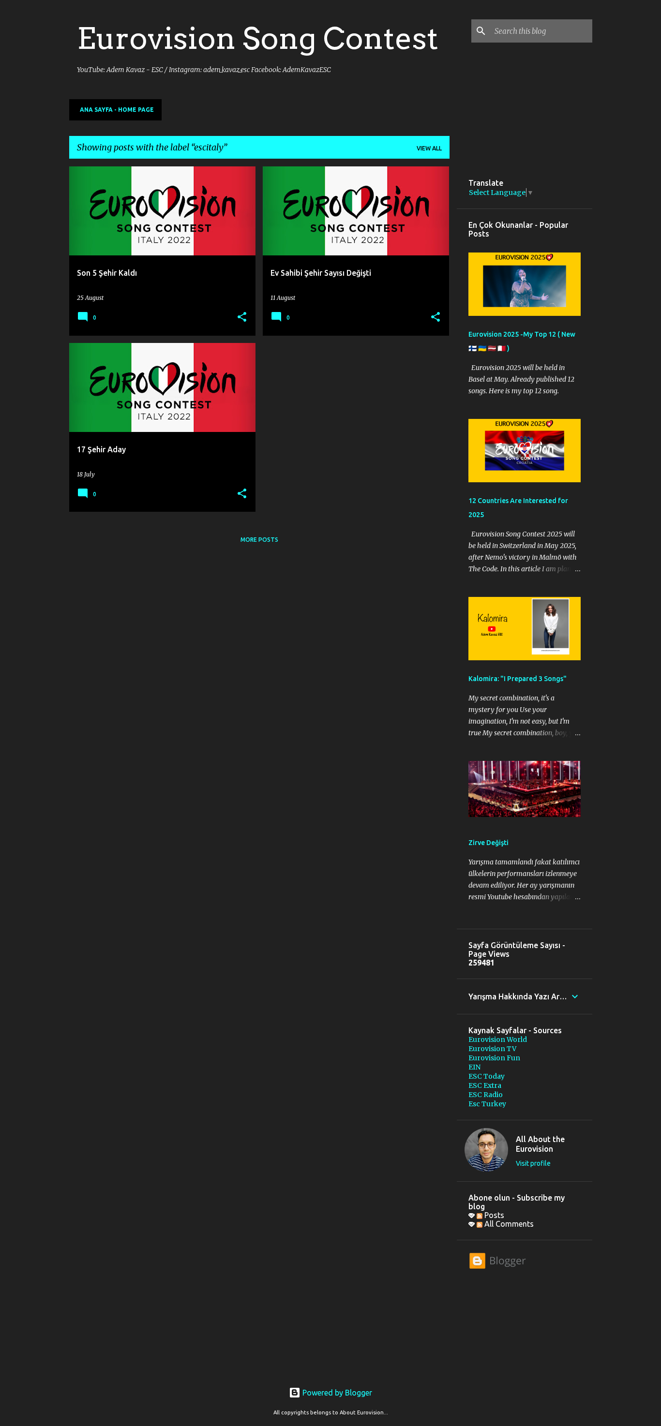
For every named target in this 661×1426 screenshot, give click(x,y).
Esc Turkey (487, 1103)
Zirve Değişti (488, 843)
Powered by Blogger (336, 1392)
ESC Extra (484, 1085)
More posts (259, 539)
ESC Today (486, 1076)
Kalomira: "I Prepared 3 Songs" (517, 679)
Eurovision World (497, 1039)
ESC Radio (485, 1094)
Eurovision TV (492, 1048)
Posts (493, 1215)
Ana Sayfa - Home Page (117, 109)
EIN (474, 1067)
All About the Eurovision (540, 1144)
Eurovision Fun (494, 1058)
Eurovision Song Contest (257, 38)
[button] (242, 317)
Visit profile (533, 1163)
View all (429, 148)
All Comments (508, 1223)
